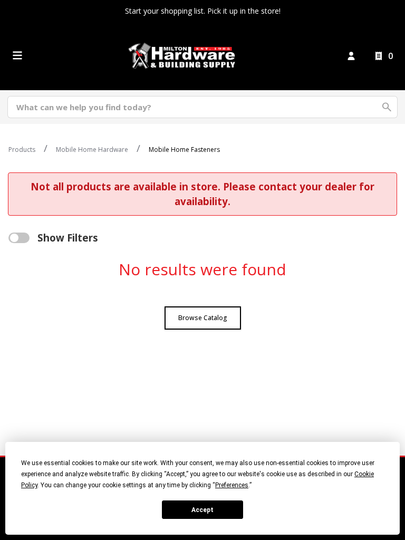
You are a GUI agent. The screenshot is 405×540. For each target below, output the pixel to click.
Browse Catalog (202, 317)
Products (21, 149)
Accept (202, 510)
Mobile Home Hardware (92, 149)
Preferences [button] (231, 485)
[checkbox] (19, 238)
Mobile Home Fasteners (184, 149)
